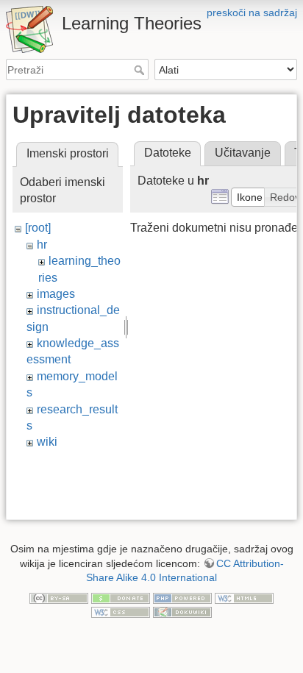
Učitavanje (243, 152)
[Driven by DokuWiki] (182, 612)
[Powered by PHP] (182, 597)
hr (42, 244)
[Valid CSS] (120, 612)
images (56, 294)
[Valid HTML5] (244, 597)
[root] (38, 227)
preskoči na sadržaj (252, 12)
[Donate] (120, 597)
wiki (47, 441)
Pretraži (141, 70)
